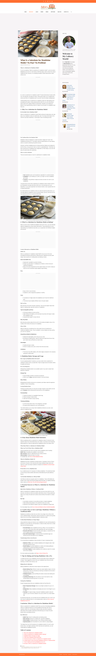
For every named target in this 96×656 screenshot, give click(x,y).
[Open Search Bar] (71, 11)
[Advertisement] (48, 21)
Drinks (47, 11)
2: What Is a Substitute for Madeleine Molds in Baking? (34, 634)
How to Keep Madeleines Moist (36, 456)
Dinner (42, 11)
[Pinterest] (48, 1)
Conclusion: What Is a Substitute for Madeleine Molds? (34, 643)
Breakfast (31, 11)
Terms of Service (74, 654)
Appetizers (53, 11)
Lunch (37, 11)
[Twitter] (50, 1)
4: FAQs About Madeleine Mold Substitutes (32, 637)
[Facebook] (43, 1)
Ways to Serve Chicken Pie (42, 553)
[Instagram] (46, 1)
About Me (59, 11)
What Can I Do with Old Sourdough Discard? (37, 482)
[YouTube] (52, 1)
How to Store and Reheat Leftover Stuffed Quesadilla (43, 507)
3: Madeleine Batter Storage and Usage (31, 635)
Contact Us (66, 11)
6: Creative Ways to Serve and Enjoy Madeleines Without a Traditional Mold (39, 640)
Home (25, 11)
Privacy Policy (65, 654)
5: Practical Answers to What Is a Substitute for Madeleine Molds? (37, 638)
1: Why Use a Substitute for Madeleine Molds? (32, 632)
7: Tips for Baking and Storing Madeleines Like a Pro (34, 641)
